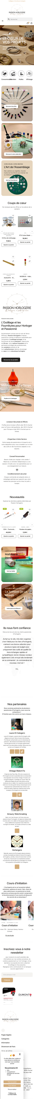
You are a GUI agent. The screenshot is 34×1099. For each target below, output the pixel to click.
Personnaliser (12, 1089)
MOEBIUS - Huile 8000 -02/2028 (14, 276)
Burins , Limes (25, 527)
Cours (11, 922)
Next (32, 231)
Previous (2, 231)
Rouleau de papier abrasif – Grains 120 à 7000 (25, 529)
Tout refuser (12, 1085)
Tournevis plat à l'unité (9, 527)
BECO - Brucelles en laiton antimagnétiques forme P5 (14, 237)
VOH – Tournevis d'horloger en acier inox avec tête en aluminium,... (9, 529)
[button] (11, 106)
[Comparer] (2, 220)
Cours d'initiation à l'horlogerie (17, 925)
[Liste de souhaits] (2, 215)
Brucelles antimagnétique (14, 233)
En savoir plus (17, 933)
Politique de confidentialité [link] (12, 1093)
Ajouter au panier (14, 243)
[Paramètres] (31, 23)
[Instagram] (17, 751)
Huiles (15, 274)
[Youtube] (12, 751)
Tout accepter (12, 1082)
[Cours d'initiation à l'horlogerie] (17, 910)
